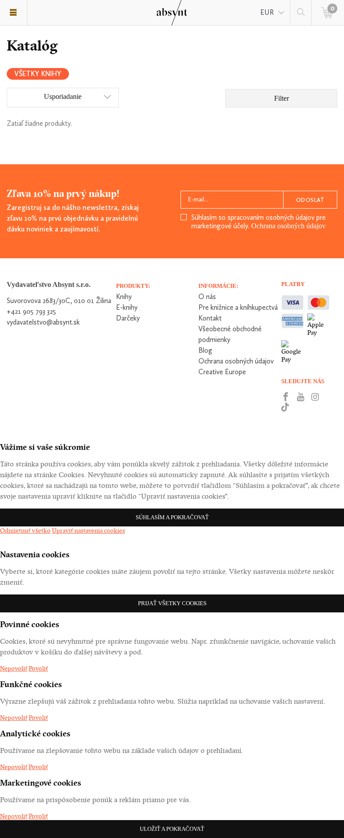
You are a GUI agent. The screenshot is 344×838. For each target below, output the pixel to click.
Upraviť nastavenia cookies (88, 530)
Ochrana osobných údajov (288, 226)
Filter (281, 98)
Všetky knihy (37, 73)
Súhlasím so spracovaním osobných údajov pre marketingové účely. (258, 221)
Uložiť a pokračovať (172, 828)
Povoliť (38, 668)
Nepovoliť (13, 668)
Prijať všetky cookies (172, 603)
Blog (205, 350)
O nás (207, 296)
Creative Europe (222, 372)
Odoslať (310, 200)
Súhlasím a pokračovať (172, 517)
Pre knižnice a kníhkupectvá (238, 307)
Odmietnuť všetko (25, 530)
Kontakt (210, 318)
